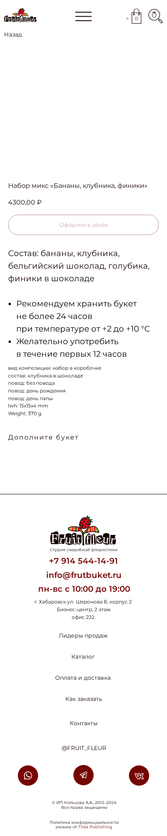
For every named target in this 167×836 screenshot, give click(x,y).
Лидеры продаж (83, 635)
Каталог (83, 656)
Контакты (84, 723)
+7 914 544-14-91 (83, 561)
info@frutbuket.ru (84, 575)
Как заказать (83, 698)
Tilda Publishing (95, 827)
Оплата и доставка (83, 677)
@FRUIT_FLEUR (84, 748)
